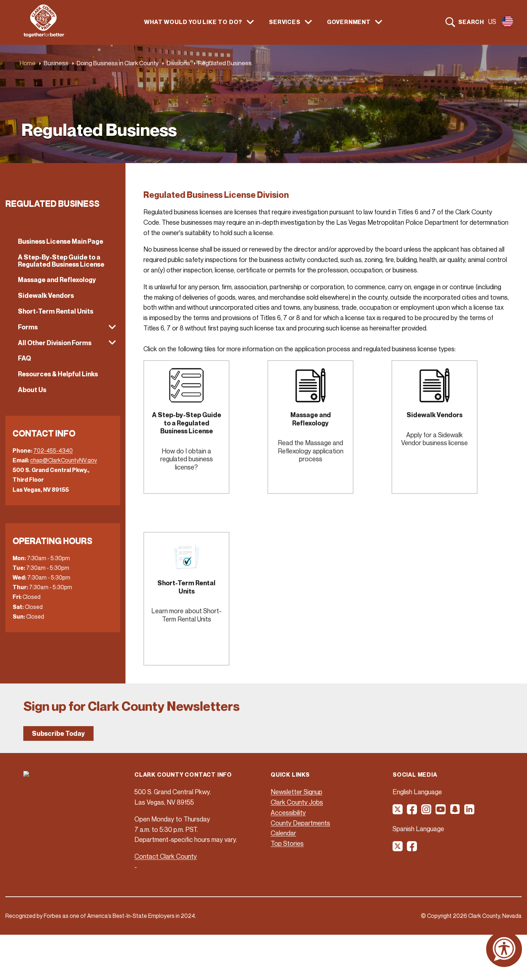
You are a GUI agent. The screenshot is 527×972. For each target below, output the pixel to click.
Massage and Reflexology (57, 280)
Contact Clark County (165, 856)
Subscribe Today (58, 733)
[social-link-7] (398, 849)
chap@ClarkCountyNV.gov (63, 460)
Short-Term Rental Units (55, 311)
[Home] (44, 35)
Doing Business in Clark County (117, 63)
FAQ (24, 358)
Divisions (178, 63)
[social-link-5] (455, 812)
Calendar (283, 833)
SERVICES (284, 22)
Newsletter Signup (296, 792)
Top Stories (287, 843)
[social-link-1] (398, 812)
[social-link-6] (469, 812)
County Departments (300, 823)
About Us (32, 390)
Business (56, 63)
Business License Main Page (60, 241)
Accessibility (288, 812)
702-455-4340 (53, 450)
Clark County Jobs (297, 802)
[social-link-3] (426, 812)
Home (27, 63)
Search (471, 21)
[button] (62, 327)
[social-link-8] (412, 849)
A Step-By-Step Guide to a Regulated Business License (61, 260)
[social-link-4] (441, 812)
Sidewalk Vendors (46, 295)
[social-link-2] (412, 812)
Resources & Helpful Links (58, 374)
